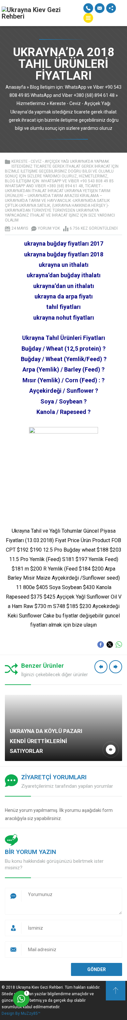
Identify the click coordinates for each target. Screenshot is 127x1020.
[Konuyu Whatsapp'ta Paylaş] (119, 644)
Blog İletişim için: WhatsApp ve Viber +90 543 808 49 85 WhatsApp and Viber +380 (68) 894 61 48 (59, 183)
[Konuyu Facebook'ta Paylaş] (100, 644)
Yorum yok (49, 228)
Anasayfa (16, 87)
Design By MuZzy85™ (21, 1013)
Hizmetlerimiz (31, 103)
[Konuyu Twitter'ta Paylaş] (109, 644)
